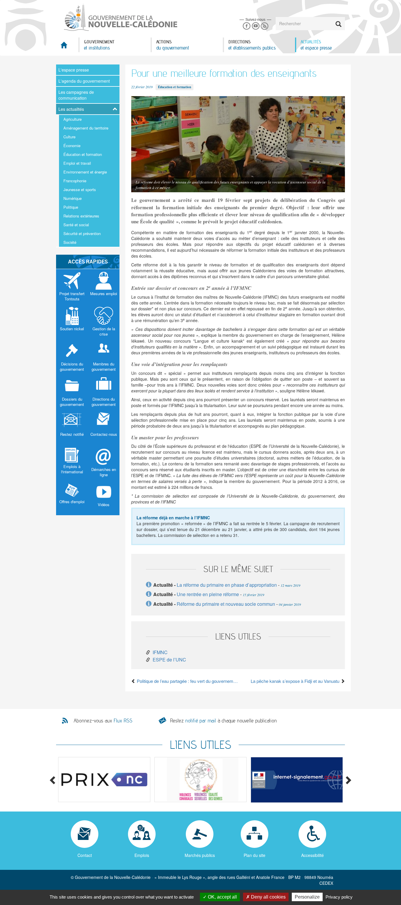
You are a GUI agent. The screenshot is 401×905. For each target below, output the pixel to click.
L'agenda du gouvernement (84, 81)
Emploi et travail (77, 163)
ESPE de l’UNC (169, 659)
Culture (69, 137)
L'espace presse (73, 70)
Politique (70, 207)
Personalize (307, 896)
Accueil (67, 47)
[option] (104, 779)
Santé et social (76, 224)
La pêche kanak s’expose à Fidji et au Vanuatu (296, 681)
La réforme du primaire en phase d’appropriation (227, 584)
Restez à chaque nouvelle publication (223, 720)
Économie (71, 145)
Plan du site (254, 855)
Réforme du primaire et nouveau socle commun (226, 604)
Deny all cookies (268, 896)
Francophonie (74, 180)
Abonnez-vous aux (103, 721)
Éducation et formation (82, 154)
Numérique (72, 198)
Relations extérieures (81, 216)
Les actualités (71, 109)
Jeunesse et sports (79, 189)
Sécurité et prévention (82, 233)
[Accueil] (120, 17)
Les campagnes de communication (76, 95)
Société (69, 242)
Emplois (141, 855)
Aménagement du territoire (85, 128)
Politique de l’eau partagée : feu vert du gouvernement (187, 681)
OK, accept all (222, 896)
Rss (265, 26)
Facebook (246, 26)
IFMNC (160, 652)
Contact (84, 855)
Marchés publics (200, 855)
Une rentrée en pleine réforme (208, 594)
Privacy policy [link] (339, 896)
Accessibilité (312, 855)
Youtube (256, 26)
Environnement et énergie (85, 172)
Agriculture (72, 119)
